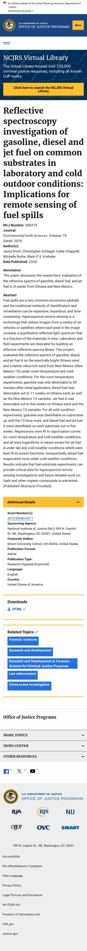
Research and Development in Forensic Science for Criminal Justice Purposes (39, 663)
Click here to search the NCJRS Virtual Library (43, 89)
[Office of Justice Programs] (9, 25)
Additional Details (21, 502)
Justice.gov (10, 934)
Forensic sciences (23, 639)
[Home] (44, 25)
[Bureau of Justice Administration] (16, 815)
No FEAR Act (11, 905)
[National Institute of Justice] (70, 815)
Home (6, 42)
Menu (78, 25)
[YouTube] (34, 772)
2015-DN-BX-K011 (20, 518)
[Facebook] (7, 772)
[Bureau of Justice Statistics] (43, 817)
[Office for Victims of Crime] (43, 830)
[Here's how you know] (43, 7)
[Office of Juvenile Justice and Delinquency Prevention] (16, 831)
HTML (17, 609)
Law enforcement (22, 674)
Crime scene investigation (29, 684)
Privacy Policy (11, 885)
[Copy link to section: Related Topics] (36, 632)
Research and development (30, 650)
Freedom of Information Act (21, 914)
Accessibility (11, 856)
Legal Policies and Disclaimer (22, 895)
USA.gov (8, 924)
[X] (20, 772)
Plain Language (12, 876)
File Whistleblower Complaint (22, 866)
